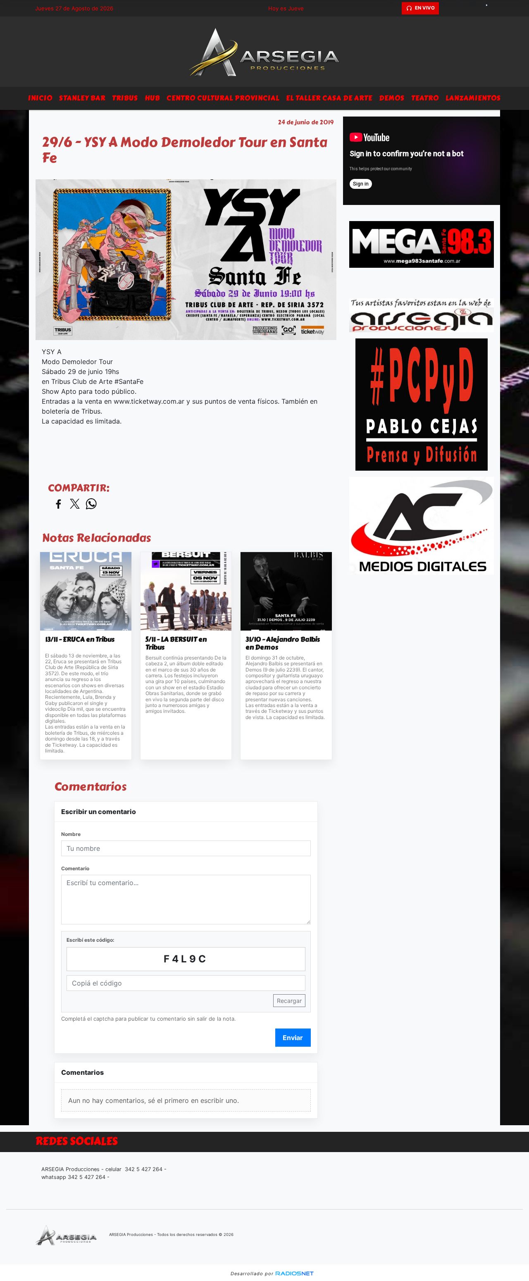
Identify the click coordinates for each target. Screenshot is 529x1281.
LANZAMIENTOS (473, 98)
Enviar (293, 1037)
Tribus (125, 98)
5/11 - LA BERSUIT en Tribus (176, 644)
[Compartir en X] (75, 504)
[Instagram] (475, 8)
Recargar (289, 1000)
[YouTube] (490, 8)
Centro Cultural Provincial (223, 98)
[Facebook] (461, 8)
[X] (446, 8)
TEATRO (425, 98)
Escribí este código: (90, 940)
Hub (152, 98)
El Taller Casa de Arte (329, 98)
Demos (392, 98)
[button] (394, 8)
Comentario (75, 868)
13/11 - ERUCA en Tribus (79, 640)
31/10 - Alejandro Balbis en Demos (282, 644)
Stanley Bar (82, 98)
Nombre (71, 834)
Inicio (40, 98)
